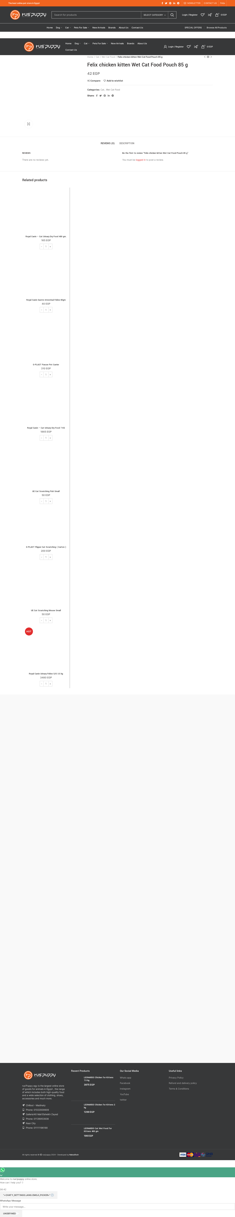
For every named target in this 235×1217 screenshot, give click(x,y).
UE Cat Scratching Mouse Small (46, 610)
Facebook (125, 1083)
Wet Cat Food (108, 57)
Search (172, 15)
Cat (97, 57)
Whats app (125, 1077)
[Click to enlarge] (29, 124)
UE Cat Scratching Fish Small (46, 491)
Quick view (66, 201)
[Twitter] (166, 3)
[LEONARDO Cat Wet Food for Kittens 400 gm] (76, 1134)
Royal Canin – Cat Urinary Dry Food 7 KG (46, 427)
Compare (95, 81)
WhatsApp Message (10, 1200)
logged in (141, 159)
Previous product (204, 56)
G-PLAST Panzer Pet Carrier (46, 364)
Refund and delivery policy (183, 1083)
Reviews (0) (108, 143)
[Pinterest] (170, 3)
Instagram (125, 1088)
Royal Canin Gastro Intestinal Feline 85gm (46, 300)
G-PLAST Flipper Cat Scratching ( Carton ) (46, 547)
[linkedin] (174, 3)
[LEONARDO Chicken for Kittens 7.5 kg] (76, 1087)
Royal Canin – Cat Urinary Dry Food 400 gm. (46, 236)
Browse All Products (217, 27)
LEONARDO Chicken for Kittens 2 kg (99, 1106)
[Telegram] (178, 3)
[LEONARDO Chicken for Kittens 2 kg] (76, 1112)
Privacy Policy (176, 1077)
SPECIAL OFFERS (193, 27)
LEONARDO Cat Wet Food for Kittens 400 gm (98, 1130)
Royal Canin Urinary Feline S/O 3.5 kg (46, 673)
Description (126, 143)
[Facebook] (162, 3)
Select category (153, 15)
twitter (123, 1099)
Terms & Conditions (179, 1088)
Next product (211, 56)
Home (90, 57)
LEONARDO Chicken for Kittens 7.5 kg (98, 1079)
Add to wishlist (115, 81)
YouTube (124, 1094)
